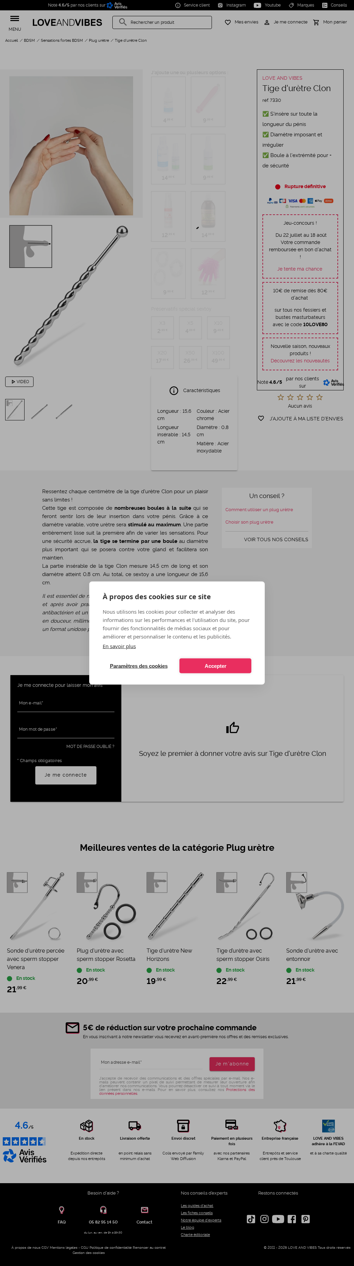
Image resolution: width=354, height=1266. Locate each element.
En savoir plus (119, 646)
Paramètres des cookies (139, 666)
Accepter (215, 666)
